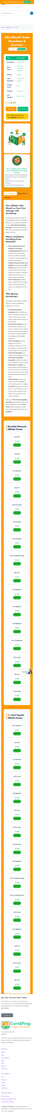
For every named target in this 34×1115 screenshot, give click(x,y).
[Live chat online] (27, 671)
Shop (2, 1055)
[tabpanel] (17, 308)
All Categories (5, 1058)
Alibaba (8, 27)
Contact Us (4, 1069)
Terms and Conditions (7, 1102)
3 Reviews (22, 49)
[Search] (31, 13)
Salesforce (4, 1088)
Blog (2, 1060)
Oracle (3, 1082)
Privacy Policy (5, 1096)
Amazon (3, 1085)
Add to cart (11, 109)
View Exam (17, 445)
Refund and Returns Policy (9, 1099)
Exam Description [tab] (10, 193)
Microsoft (4, 1080)
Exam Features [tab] (22, 193)
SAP (2, 1077)
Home (3, 27)
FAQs (2, 1063)
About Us (4, 1066)
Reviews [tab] (7, 197)
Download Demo (23, 109)
